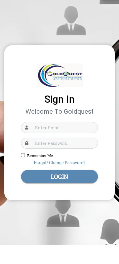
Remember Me (40, 155)
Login (59, 176)
